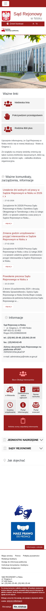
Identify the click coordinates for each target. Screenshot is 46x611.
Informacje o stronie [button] (34, 547)
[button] (23, 440)
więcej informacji (14, 601)
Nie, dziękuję (20, 607)
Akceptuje (6, 607)
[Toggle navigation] (5, 3)
